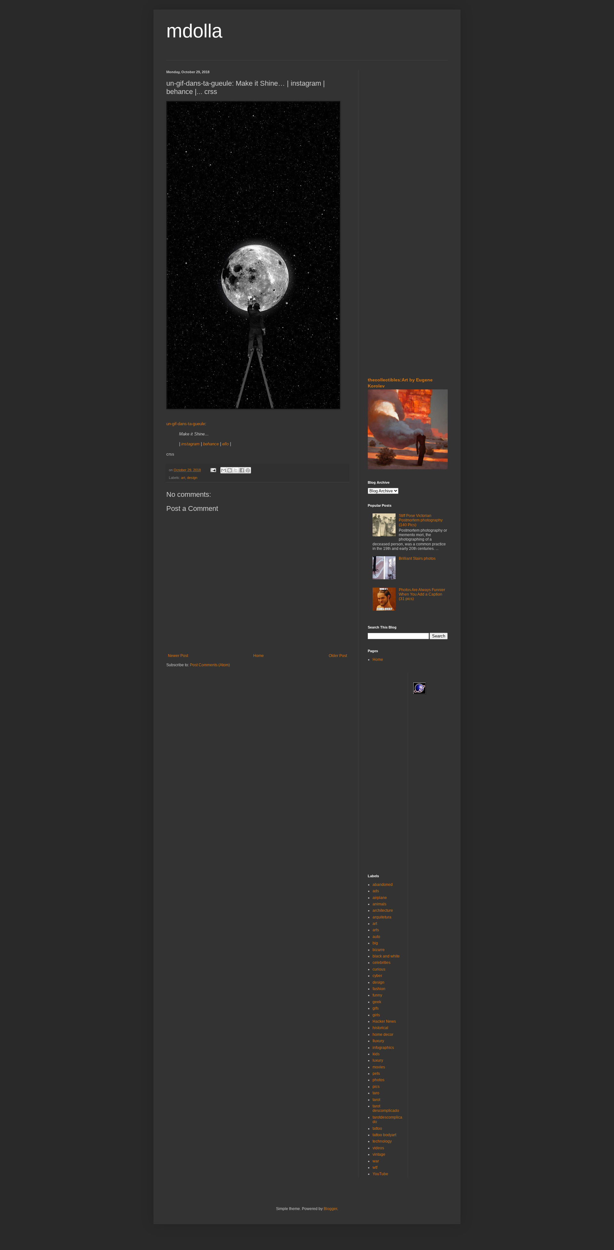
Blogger (330, 1209)
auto (376, 936)
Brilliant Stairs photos (417, 558)
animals (379, 904)
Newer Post (178, 655)
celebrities (381, 962)
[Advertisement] (387, 108)
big (375, 943)
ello (225, 443)
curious (379, 969)
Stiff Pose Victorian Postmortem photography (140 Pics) (421, 520)
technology (382, 1141)
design (192, 478)
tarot (376, 1100)
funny (377, 995)
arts (376, 930)
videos (378, 1148)
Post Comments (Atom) (210, 665)
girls (376, 1015)
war (376, 1161)
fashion (379, 989)
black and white (386, 956)
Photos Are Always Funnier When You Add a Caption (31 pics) (422, 594)
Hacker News (384, 1021)
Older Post (338, 655)
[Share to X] (235, 470)
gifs (376, 1008)
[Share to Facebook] (242, 470)
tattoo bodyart (384, 1135)
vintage (379, 1154)
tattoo (377, 1128)
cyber (377, 975)
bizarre (379, 950)
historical (380, 1028)
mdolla (194, 31)
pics (376, 1086)
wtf (375, 1167)
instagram (190, 443)
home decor (383, 1034)
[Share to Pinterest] (248, 470)
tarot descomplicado (386, 1108)
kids (376, 1054)
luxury (378, 1060)
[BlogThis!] (229, 470)
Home (258, 655)
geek (377, 1002)
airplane (380, 897)
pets (376, 1073)
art (183, 478)
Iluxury (378, 1041)
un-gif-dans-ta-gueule (185, 423)
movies (379, 1067)
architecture (383, 910)
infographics (383, 1047)
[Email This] (223, 470)
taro (376, 1093)
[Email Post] (213, 470)
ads (376, 891)
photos (378, 1080)
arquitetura (382, 917)
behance (211, 443)
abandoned (383, 884)
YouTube (380, 1174)
